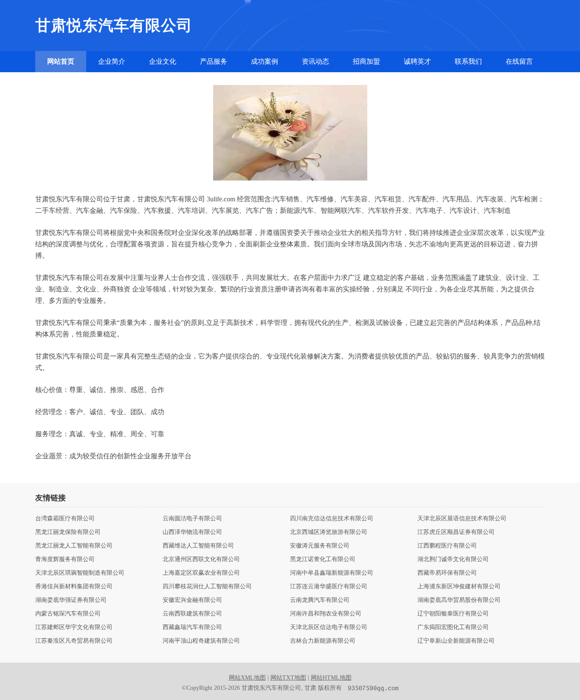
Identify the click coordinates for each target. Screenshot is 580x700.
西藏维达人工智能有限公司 (198, 546)
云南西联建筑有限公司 (192, 614)
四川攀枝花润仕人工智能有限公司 (207, 587)
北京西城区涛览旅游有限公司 (328, 532)
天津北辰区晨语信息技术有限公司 (462, 519)
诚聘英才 (417, 61)
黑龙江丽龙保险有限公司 (68, 532)
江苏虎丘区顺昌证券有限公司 (456, 532)
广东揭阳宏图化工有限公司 (453, 627)
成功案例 (264, 61)
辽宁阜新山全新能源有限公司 (456, 641)
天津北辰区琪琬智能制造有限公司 (79, 573)
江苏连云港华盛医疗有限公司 (328, 587)
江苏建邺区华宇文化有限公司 (74, 627)
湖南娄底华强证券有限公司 (71, 600)
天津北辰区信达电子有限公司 (328, 627)
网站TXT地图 (288, 678)
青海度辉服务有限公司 (65, 559)
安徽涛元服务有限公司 (319, 546)
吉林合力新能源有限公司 (322, 641)
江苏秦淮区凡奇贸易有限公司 (74, 641)
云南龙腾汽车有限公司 (319, 600)
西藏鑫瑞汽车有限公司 (192, 627)
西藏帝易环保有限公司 (447, 573)
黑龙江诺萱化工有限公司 (322, 559)
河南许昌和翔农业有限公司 (325, 614)
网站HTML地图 (331, 678)
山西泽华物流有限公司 (192, 532)
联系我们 (468, 61)
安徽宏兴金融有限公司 (192, 600)
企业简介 (111, 61)
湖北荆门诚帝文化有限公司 (453, 559)
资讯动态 (315, 61)
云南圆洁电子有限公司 (192, 519)
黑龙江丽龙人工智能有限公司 (74, 546)
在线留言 (519, 61)
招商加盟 (366, 61)
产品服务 (213, 61)
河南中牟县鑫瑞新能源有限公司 (331, 573)
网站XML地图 (247, 678)
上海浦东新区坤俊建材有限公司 (459, 587)
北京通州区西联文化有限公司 (201, 559)
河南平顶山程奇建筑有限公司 (201, 641)
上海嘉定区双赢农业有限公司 (201, 573)
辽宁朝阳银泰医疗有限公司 (453, 614)
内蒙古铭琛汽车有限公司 (68, 614)
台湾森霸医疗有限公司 (65, 519)
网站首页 (60, 61)
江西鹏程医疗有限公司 (447, 546)
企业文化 (162, 61)
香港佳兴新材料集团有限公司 (74, 587)
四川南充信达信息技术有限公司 (331, 519)
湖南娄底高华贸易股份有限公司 (459, 600)
